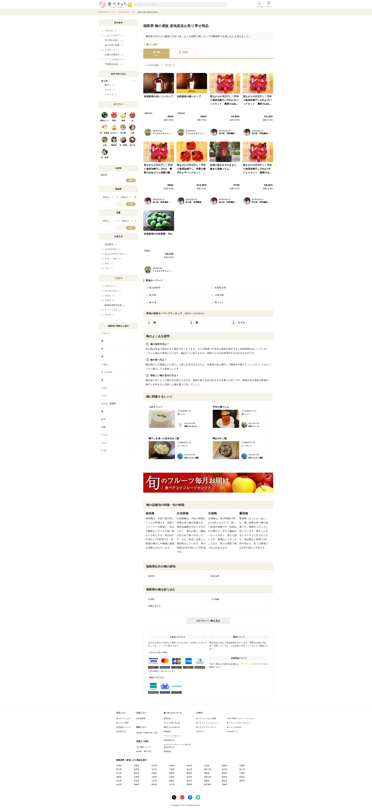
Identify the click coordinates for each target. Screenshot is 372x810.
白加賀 (151, 599)
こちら (160, 646)
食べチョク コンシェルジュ (207, 723)
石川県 (119, 773)
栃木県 (119, 769)
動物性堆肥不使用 (115, 305)
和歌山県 (215, 576)
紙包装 (109, 315)
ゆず (103, 419)
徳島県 (171, 781)
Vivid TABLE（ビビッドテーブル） (241, 718)
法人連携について (143, 747)
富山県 (242, 769)
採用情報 (167, 752)
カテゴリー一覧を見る (208, 621)
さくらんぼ (106, 372)
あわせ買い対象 (113, 45)
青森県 (136, 766)
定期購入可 (170, 65)
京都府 (136, 777)
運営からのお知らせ (172, 727)
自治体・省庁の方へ (144, 751)
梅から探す (152, 44)
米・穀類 (123, 145)
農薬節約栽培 (112, 249)
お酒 (132, 133)
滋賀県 (119, 777)
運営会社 (167, 718)
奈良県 (189, 777)
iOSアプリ (200, 732)
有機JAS (110, 286)
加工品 (132, 145)
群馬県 (136, 769)
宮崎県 (189, 784)
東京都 (189, 769)
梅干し (109, 85)
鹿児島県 (207, 784)
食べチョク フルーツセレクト (239, 723)
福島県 (224, 766)
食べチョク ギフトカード (206, 727)
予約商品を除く (113, 64)
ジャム (109, 89)
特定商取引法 (169, 740)
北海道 (119, 766)
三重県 (242, 773)
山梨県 (154, 773)
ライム (104, 435)
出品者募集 (140, 718)
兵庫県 (171, 777)
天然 (108, 268)
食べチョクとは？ (123, 718)
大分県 (171, 784)
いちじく (105, 333)
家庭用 (109, 300)
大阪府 (154, 777)
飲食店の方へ (121, 732)
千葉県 (171, 769)
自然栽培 (110, 244)
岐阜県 (189, 773)
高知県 (224, 781)
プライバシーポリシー (173, 736)
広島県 (136, 781)
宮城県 (171, 766)
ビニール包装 (112, 310)
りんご (104, 442)
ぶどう (104, 388)
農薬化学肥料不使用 (116, 254)
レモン (104, 450)
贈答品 (109, 295)
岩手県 (154, 766)
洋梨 (103, 427)
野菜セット (104, 121)
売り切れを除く (113, 40)
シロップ (110, 94)
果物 (123, 121)
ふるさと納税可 (113, 35)
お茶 (105, 145)
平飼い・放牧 (112, 259)
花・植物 (104, 157)
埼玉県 (154, 769)
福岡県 (242, 781)
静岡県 (207, 773)
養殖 (108, 263)
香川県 (189, 781)
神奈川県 (207, 769)
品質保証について (123, 727)
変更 (131, 180)
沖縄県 (224, 784)
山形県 (207, 766)
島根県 (242, 777)
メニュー (269, 6)
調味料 (114, 145)
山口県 (154, 781)
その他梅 (215, 599)
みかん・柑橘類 (108, 403)
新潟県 (224, 769)
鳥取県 (224, 777)
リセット (120, 204)
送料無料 (110, 30)
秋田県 (189, 766)
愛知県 (224, 773)
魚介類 (123, 133)
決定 (131, 204)
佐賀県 (119, 784)
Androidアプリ (233, 732)
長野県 (171, 773)
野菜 (114, 121)
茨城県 (242, 766)
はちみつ (114, 133)
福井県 (151, 576)
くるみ (104, 364)
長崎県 (136, 784)
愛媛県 (207, 781)
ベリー (104, 395)
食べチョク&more (234, 727)
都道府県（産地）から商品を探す (131, 760)
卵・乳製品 (104, 133)
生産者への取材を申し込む (147, 733)
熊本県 (154, 784)
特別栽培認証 (112, 291)
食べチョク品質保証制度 (252, 664)
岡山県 (119, 781)
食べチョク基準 (122, 723)
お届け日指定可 (113, 54)
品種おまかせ (154, 606)
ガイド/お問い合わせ (172, 723)
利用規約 (167, 732)
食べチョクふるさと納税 (206, 718)
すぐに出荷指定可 (115, 59)
